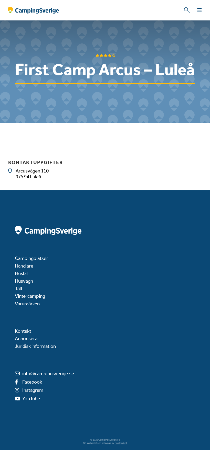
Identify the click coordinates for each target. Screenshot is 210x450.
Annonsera (26, 338)
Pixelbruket (121, 443)
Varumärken (27, 304)
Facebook (32, 382)
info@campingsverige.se (48, 373)
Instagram (32, 390)
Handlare (24, 266)
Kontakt (23, 331)
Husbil (21, 273)
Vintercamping (30, 296)
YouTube (31, 398)
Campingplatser (31, 258)
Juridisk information (35, 346)
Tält (19, 289)
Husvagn (24, 281)
